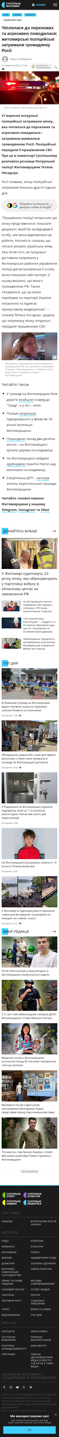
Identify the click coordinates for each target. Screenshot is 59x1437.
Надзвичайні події (12, 20)
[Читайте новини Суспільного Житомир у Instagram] (10, 1387)
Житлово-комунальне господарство (11, 1271)
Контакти (8, 1331)
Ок (29, 1430)
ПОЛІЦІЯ (17, 15)
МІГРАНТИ (30, 15)
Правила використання (41, 1338)
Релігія (35, 1294)
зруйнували (16, 464)
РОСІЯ (5, 15)
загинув (43, 478)
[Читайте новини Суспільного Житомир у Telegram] (30, 1387)
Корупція (37, 1240)
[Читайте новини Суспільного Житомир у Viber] (24, 1387)
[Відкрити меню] (56, 5)
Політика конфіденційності (14, 1347)
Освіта (35, 1252)
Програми (8, 1354)
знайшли (26, 399)
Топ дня (36, 1314)
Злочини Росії (11, 1300)
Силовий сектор (13, 1289)
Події (5, 1240)
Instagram (27, 510)
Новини (7, 1221)
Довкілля (8, 1263)
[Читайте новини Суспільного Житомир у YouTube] (17, 1387)
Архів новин (39, 1331)
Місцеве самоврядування (42, 1282)
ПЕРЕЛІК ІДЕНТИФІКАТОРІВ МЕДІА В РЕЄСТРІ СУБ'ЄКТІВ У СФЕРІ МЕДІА (42, 1360)
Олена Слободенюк (21, 59)
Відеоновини (11, 1314)
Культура (37, 1246)
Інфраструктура (41, 1268)
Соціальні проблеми (38, 1302)
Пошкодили (16, 439)
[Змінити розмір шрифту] (55, 67)
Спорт (6, 1309)
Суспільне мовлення (9, 1338)
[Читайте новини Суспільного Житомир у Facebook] (4, 1387)
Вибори (7, 1257)
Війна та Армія (41, 1309)
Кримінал (8, 1246)
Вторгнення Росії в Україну (43, 1223)
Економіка (9, 1252)
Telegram (9, 510)
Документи (38, 1345)
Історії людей (40, 1289)
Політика (8, 1294)
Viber (45, 510)
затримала (27, 413)
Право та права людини (12, 1282)
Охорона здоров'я (43, 1263)
